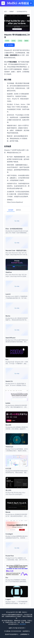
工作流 (20, 40)
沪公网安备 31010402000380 (12, 631)
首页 (5, 11)
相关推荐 (10, 210)
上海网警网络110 (24, 634)
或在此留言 (23, 624)
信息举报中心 (26, 631)
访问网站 (10, 45)
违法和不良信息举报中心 (11, 634)
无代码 (7, 40)
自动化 (13, 40)
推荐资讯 (18, 210)
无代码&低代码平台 (22, 11)
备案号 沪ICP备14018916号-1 (17, 628)
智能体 (26, 40)
